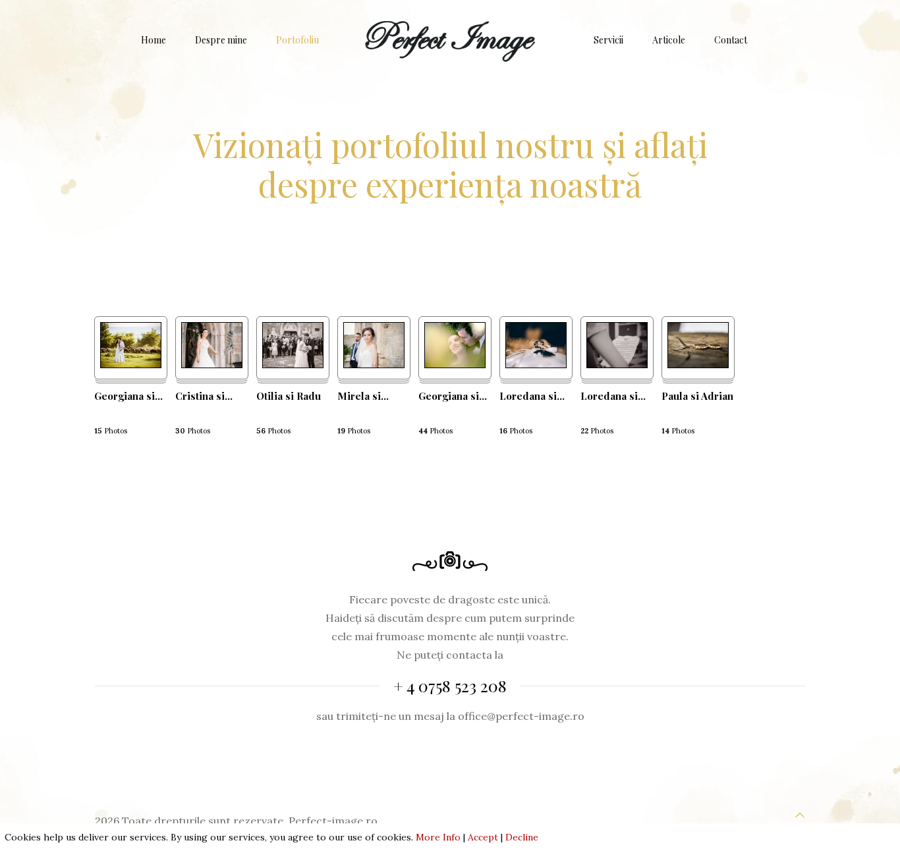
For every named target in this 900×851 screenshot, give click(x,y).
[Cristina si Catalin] (211, 364)
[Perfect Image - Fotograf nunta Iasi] (450, 40)
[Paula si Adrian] (698, 364)
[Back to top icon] (800, 815)
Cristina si (204, 395)
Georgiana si (128, 395)
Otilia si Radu (288, 395)
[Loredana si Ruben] (617, 364)
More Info (438, 837)
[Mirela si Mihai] (374, 364)
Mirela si (363, 395)
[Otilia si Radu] (292, 364)
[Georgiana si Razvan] (130, 364)
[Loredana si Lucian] (536, 364)
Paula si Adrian (697, 395)
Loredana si (532, 395)
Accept (483, 837)
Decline (521, 837)
